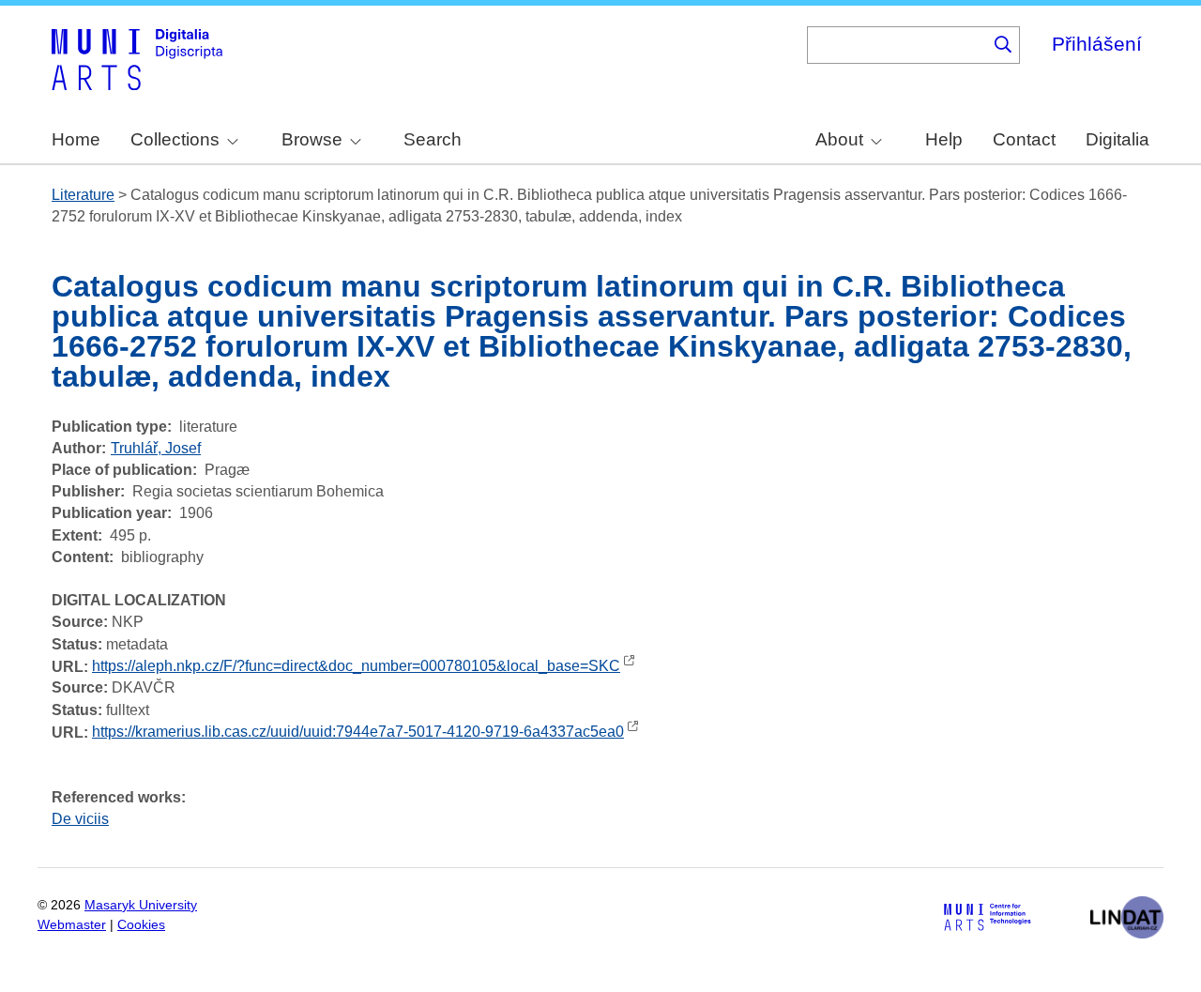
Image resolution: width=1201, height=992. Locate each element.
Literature (83, 195)
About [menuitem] (839, 139)
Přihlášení (1097, 43)
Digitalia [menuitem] (1117, 139)
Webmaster (72, 925)
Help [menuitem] (944, 139)
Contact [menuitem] (1024, 139)
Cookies (141, 925)
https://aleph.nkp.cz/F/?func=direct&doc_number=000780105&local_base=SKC (356, 666)
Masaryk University (140, 905)
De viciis (80, 819)
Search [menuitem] (432, 139)
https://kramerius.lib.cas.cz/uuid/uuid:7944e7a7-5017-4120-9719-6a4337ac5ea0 (358, 732)
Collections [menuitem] (175, 139)
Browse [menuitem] (311, 139)
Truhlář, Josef (156, 448)
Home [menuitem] (76, 139)
